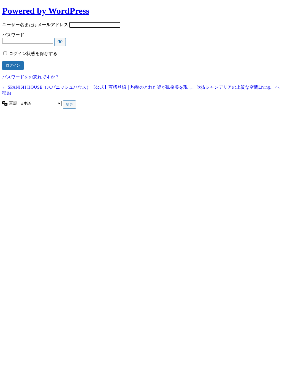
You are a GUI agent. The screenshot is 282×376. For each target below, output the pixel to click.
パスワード (13, 34)
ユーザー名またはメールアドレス (35, 24)
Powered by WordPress (45, 11)
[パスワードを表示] (60, 42)
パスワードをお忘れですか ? (30, 77)
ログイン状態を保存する (33, 53)
